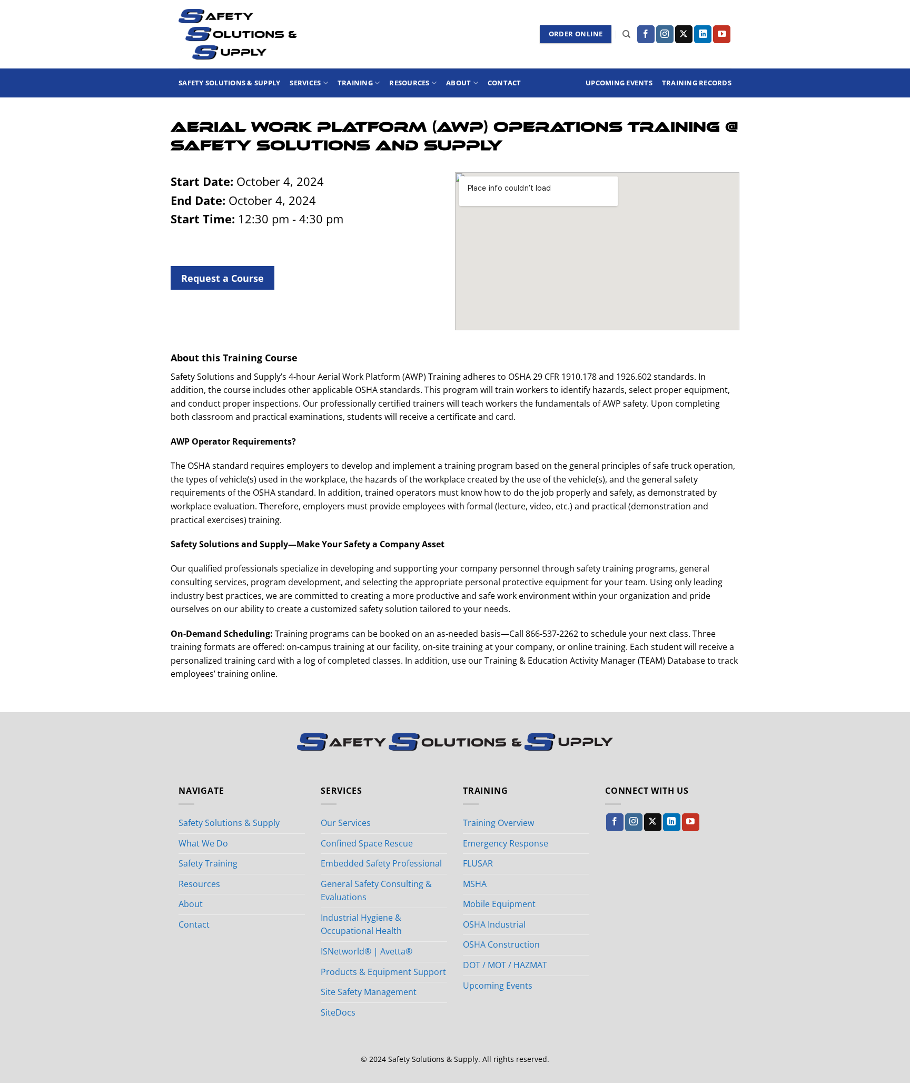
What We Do (203, 843)
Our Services (346, 823)
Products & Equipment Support (383, 972)
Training (355, 82)
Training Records (696, 82)
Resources (409, 82)
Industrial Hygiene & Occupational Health (361, 924)
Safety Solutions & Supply (229, 82)
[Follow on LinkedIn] (702, 34)
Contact (504, 82)
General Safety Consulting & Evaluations (376, 890)
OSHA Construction (501, 944)
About (458, 82)
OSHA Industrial (494, 924)
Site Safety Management (369, 992)
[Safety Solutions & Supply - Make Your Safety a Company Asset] (238, 34)
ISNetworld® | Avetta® (366, 951)
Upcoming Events (619, 82)
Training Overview (498, 823)
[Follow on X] (684, 34)
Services (305, 82)
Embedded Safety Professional (381, 863)
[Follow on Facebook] (646, 34)
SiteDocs (338, 1012)
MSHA (475, 884)
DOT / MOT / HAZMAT (505, 965)
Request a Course (222, 277)
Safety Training (208, 863)
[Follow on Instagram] (665, 34)
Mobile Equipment (499, 904)
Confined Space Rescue (367, 843)
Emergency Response (505, 843)
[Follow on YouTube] (721, 34)
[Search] (626, 34)
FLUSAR (478, 863)
